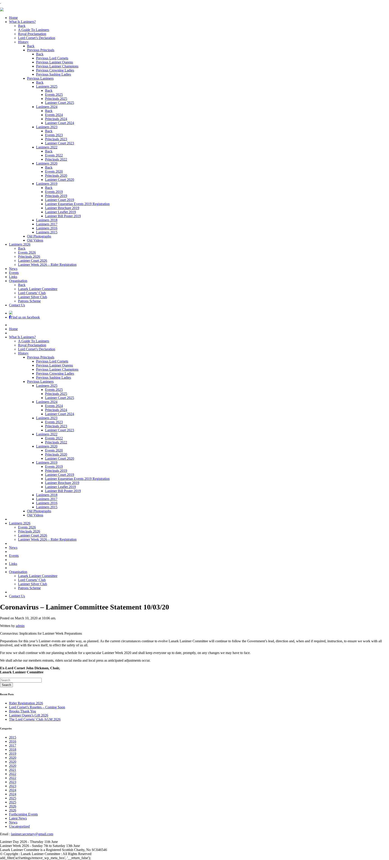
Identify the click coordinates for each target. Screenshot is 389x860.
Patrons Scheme (29, 301)
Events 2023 (54, 135)
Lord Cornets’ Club (32, 293)
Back (21, 26)
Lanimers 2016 (46, 228)
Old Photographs (39, 236)
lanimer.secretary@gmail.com (32, 834)
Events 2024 (54, 115)
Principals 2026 (29, 256)
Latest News (18, 818)
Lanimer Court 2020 (59, 179)
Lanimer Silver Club (32, 297)
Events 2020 (54, 171)
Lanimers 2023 (46, 127)
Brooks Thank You (22, 711)
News (13, 269)
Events (14, 273)
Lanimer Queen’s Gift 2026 (28, 715)
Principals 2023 (56, 139)
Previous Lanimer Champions (57, 66)
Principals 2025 (56, 99)
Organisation (18, 281)
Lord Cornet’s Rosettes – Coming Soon (37, 707)
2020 (12, 757)
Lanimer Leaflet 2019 (60, 212)
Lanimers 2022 (46, 147)
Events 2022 (54, 155)
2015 (12, 737)
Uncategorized (19, 826)
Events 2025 (54, 94)
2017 (12, 745)
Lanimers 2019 (46, 184)
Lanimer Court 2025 (59, 103)
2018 (12, 749)
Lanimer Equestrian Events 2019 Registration (77, 204)
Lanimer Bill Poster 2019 (63, 216)
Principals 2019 (56, 196)
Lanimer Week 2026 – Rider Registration (47, 265)
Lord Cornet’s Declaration (36, 38)
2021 (12, 770)
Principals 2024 (56, 119)
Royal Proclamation (32, 34)
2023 (12, 782)
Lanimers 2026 (19, 244)
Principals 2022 (56, 159)
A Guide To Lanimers (33, 30)
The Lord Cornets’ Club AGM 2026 (35, 719)
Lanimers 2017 (46, 224)
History (23, 42)
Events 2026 (27, 252)
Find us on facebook (25, 317)
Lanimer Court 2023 (59, 143)
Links (13, 277)
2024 (12, 790)
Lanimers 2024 (46, 107)
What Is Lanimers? (22, 22)
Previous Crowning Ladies (55, 70)
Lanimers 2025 (46, 86)
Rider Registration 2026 (26, 703)
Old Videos (35, 240)
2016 (12, 741)
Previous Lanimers (40, 78)
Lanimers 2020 (46, 163)
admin (20, 626)
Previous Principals (40, 50)
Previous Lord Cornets (52, 58)
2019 (12, 753)
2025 (12, 798)
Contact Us (17, 305)
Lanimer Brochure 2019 (62, 208)
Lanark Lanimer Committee (37, 289)
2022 (12, 774)
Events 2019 (54, 192)
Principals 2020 (56, 175)
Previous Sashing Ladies (53, 74)
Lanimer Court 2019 (59, 200)
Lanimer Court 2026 (32, 260)
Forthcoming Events (23, 814)
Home (13, 18)
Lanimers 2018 (46, 220)
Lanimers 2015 (46, 232)
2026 (12, 806)
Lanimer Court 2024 (59, 123)
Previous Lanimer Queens (54, 62)
